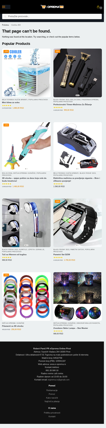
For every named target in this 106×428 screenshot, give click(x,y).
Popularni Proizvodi (38, 99)
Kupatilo (23, 249)
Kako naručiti (52, 398)
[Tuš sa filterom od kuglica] (26, 223)
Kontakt (52, 416)
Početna (5, 25)
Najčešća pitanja (52, 401)
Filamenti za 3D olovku (12, 326)
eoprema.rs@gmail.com (59, 379)
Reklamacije (52, 390)
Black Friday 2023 (61, 99)
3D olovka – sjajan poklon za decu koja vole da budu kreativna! (24, 179)
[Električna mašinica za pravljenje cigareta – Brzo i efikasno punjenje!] (77, 146)
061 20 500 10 (52, 370)
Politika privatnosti (52, 413)
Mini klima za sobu (11, 102)
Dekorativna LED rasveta (88, 323)
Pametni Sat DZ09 (61, 255)
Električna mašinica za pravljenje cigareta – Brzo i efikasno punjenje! (76, 179)
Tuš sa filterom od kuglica (14, 255)
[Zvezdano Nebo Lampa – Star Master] (77, 296)
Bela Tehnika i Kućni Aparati (14, 99)
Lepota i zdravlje (36, 249)
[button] (99, 7)
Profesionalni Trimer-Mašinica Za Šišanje (72, 105)
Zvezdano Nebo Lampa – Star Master (70, 328)
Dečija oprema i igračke (24, 173)
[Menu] (6, 7)
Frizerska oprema (90, 99)
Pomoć (52, 394)
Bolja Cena (75, 99)
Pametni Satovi (77, 249)
